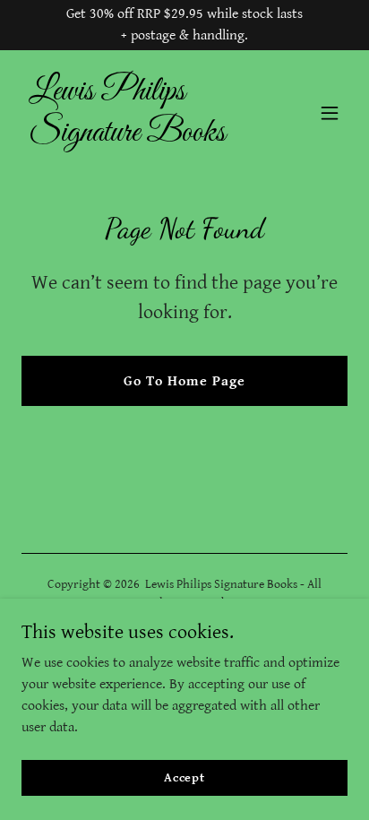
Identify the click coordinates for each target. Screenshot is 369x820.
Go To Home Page (184, 381)
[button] (330, 113)
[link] (136, 136)
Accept (184, 777)
